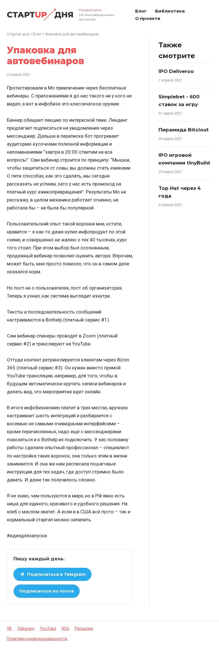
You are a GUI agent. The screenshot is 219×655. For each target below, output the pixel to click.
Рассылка (84, 628)
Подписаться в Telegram (56, 574)
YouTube (48, 628)
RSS (65, 628)
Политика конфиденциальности (37, 638)
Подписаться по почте (46, 591)
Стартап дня (18, 34)
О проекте (147, 18)
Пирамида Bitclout (184, 130)
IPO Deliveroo (176, 71)
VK (9, 628)
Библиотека (170, 11)
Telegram (26, 628)
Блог (141, 11)
